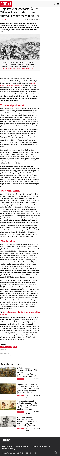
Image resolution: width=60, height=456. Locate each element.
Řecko (10, 346)
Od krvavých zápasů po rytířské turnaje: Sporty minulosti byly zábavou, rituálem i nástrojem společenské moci (27, 405)
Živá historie (3, 351)
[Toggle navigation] (58, 4)
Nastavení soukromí (22, 446)
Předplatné (6, 446)
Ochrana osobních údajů (39, 446)
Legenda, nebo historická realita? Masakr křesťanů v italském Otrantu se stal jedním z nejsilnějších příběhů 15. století (28, 388)
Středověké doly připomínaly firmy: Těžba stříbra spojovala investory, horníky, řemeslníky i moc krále (27, 372)
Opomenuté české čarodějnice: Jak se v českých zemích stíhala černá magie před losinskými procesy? (27, 421)
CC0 (31, 68)
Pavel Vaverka (29, 19)
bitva (15, 346)
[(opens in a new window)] (56, 449)
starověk (3, 346)
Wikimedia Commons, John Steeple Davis (15, 68)
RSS (12, 446)
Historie (21, 379)
